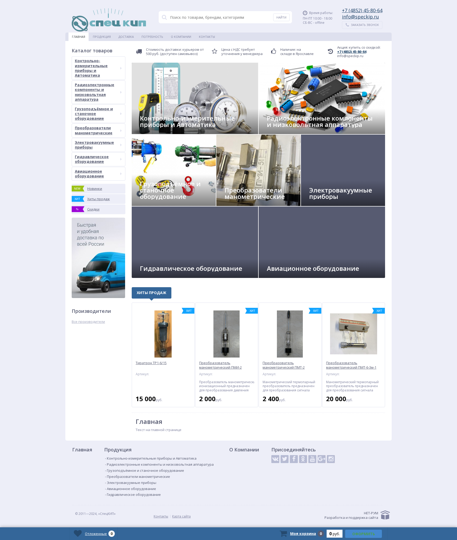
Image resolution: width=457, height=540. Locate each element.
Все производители (88, 321)
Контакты (207, 37)
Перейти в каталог (159, 132)
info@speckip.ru (360, 16)
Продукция (102, 37)
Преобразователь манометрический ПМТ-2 (284, 365)
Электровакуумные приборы (94, 145)
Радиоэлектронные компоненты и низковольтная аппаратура (94, 92)
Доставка (126, 37)
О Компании (181, 37)
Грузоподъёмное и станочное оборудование (94, 113)
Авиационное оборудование (89, 174)
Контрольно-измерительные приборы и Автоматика (91, 68)
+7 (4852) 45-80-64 (362, 10)
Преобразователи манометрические (93, 130)
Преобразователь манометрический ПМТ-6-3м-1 (351, 365)
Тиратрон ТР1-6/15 (151, 363)
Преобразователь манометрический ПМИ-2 (220, 365)
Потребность (152, 37)
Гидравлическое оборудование (92, 159)
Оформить (363, 533)
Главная (78, 37)
